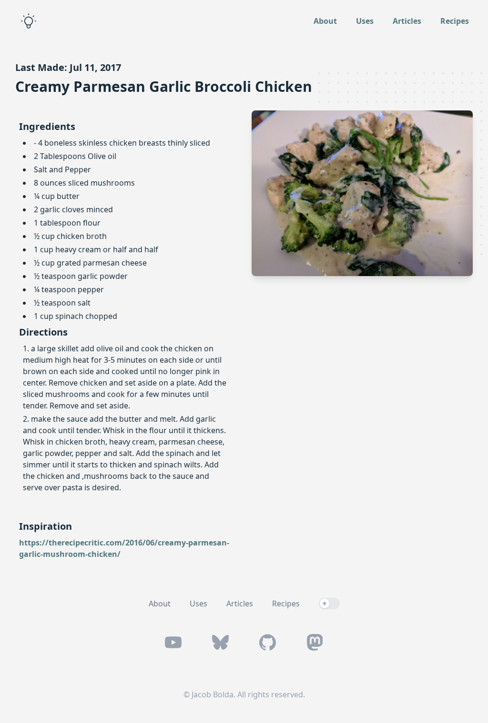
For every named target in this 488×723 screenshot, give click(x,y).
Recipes (454, 21)
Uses (365, 21)
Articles (407, 21)
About (325, 21)
